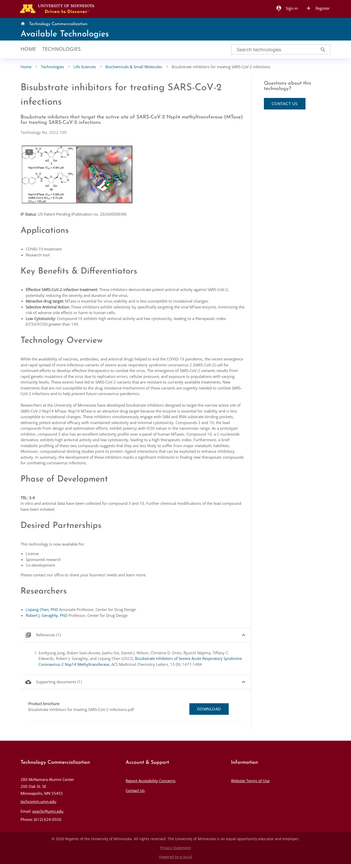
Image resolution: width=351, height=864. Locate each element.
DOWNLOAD (209, 709)
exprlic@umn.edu (47, 811)
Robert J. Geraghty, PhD (46, 615)
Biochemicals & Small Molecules (133, 66)
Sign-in (287, 8)
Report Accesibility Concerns (151, 780)
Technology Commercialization (58, 24)
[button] (136, 635)
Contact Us (135, 790)
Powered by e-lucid (175, 857)
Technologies (61, 48)
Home (28, 48)
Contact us (285, 104)
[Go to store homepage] (56, 8)
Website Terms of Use (250, 780)
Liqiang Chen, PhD (42, 609)
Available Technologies (65, 34)
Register (318, 8)
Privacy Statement (175, 848)
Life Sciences (84, 66)
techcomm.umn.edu (38, 801)
